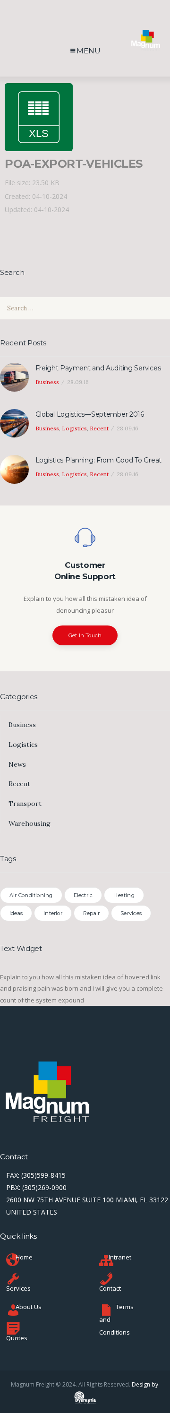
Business (47, 381)
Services (131, 913)
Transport (25, 803)
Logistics (74, 428)
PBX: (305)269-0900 (36, 1187)
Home (24, 1257)
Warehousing (29, 823)
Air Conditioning (31, 895)
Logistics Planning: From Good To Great (98, 460)
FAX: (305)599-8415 (36, 1175)
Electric (83, 895)
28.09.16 (78, 381)
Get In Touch (85, 635)
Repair (91, 913)
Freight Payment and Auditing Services (98, 368)
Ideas (16, 913)
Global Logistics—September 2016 (89, 414)
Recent (99, 428)
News (17, 764)
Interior (52, 913)
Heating (124, 895)
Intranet (120, 1257)
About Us (29, 1306)
